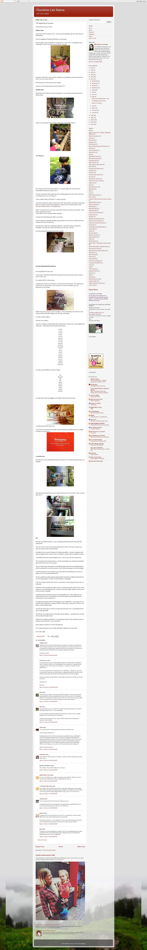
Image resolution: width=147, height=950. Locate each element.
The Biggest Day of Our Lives (98, 386)
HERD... (93, 415)
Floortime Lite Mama (50, 10)
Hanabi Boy (94, 384)
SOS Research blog (94, 248)
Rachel (42, 813)
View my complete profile (95, 61)
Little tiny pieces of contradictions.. (99, 416)
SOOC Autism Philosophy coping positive (100, 243)
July (93, 92)
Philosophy (92, 206)
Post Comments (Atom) (49, 850)
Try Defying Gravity (96, 427)
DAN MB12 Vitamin (94, 156)
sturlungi (93, 453)
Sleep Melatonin (93, 237)
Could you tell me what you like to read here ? (48, 924)
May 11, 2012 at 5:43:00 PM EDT (48, 722)
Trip (90, 267)
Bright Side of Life (45, 775)
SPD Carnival (92, 254)
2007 (92, 124)
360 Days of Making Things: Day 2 (99, 421)
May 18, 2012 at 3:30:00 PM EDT (49, 824)
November (95, 83)
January (94, 112)
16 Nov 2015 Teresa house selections (100, 425)
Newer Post (40, 847)
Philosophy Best (93, 208)
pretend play (92, 214)
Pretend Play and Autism (49, 930)
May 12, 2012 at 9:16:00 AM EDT (49, 770)
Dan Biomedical (93, 160)
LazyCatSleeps (95, 411)
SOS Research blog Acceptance (97, 250)
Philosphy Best (93, 210)
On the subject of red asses (97, 458)
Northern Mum (95, 379)
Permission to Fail (95, 396)
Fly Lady (91, 176)
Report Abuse (93, 289)
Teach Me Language (94, 260)
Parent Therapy (93, 204)
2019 (92, 70)
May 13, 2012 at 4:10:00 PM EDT (49, 808)
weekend (91, 277)
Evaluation (91, 170)
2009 (92, 119)
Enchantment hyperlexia (95, 168)
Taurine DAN (92, 258)
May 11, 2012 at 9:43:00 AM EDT (48, 655)
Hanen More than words (95, 180)
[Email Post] (48, 636)
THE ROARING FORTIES (97, 423)
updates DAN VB (93, 271)
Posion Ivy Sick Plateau (95, 212)
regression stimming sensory (96, 222)
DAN (90, 154)
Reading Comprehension (95, 218)
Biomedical (92, 140)
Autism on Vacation (97, 103)
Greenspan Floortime (94, 178)
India (90, 193)
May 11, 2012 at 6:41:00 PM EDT (48, 749)
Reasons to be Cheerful (95, 220)
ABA (90, 130)
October (94, 85)
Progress (91, 216)
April (93, 106)
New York (91, 197)
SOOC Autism (92, 241)
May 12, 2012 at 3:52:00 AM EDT (49, 760)
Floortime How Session (95, 174)
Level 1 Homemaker (96, 439)
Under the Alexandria (97, 461)
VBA (90, 275)
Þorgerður (42, 754)
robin (41, 727)
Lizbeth (42, 643)
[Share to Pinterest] (58, 636)
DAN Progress (92, 162)
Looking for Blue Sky (46, 786)
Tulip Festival (92, 269)
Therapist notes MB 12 (95, 262)
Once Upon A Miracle (97, 447)
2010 (92, 117)
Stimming (91, 256)
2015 (92, 72)
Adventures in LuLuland (98, 431)
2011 (92, 115)
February (94, 110)
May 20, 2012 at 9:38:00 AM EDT (49, 836)
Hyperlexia (92, 189)
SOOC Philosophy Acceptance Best (98, 246)
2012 (92, 79)
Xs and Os (93, 433)
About (90, 30)
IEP (90, 191)
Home (61, 847)
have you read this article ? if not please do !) (48, 206)
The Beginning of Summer (99, 100)
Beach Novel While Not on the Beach (100, 437)
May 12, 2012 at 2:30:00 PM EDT (49, 781)
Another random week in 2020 (45, 855)
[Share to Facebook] (56, 636)
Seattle (91, 231)
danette (42, 798)
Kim (41, 829)
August (94, 90)
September (95, 87)
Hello (92, 408)
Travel (90, 264)
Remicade (91, 225)
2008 (92, 122)
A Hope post (94, 404)
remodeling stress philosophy (97, 227)
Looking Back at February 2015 (98, 441)
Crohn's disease (93, 150)
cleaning (91, 148)
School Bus (92, 229)
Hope (90, 185)
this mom (93, 419)
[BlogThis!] (53, 636)
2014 (92, 74)
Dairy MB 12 (92, 152)
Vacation (91, 273)
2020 (92, 68)
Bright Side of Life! (96, 407)
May (93, 96)
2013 (92, 76)
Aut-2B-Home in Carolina (98, 435)
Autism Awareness (95, 400)
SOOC (90, 239)
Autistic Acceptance (94, 136)
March (94, 108)
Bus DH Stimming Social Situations (98, 146)
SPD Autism (92, 252)
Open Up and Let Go (97, 399)
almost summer (94, 454)
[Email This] (51, 636)
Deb (41, 692)
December (95, 81)
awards (91, 138)
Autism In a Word (96, 403)
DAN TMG (91, 166)
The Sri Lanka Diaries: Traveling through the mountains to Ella (98, 381)
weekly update (93, 281)
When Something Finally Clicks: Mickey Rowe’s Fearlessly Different (99, 392)
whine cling (92, 285)
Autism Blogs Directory (97, 443)
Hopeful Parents (93, 187)
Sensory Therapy (93, 235)
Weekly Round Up (94, 279)
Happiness (92, 34)
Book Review (92, 144)
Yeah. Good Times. (96, 457)
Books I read (92, 38)
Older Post (81, 847)
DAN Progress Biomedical (96, 164)
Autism (90, 36)
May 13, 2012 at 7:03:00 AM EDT (49, 793)
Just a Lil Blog (95, 395)
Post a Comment (42, 840)
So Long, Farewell (95, 429)
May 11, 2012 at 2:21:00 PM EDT (48, 701)
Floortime (91, 32)
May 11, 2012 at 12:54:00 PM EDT (49, 687)
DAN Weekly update (94, 158)
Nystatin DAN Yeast (94, 202)
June (93, 94)
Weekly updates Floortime (96, 283)
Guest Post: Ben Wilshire (97, 445)
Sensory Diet (92, 233)
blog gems (91, 142)
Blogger (83, 943)
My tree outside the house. (97, 412)
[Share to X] (54, 636)
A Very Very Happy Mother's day (100, 98)
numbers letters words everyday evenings (100, 199)
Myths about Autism (94, 195)
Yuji (41, 706)
